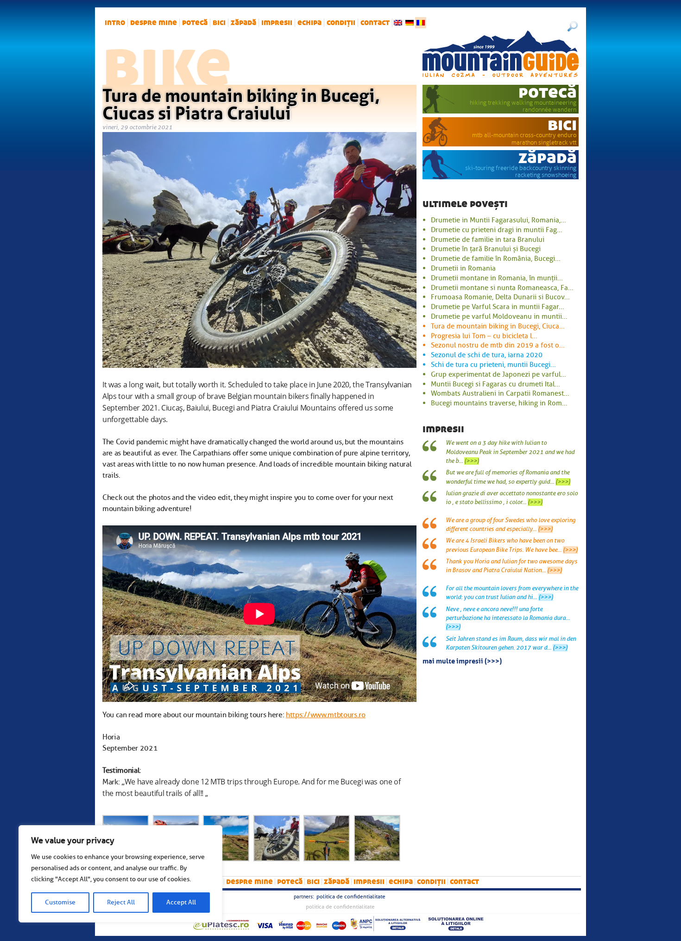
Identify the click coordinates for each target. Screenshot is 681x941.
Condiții (341, 23)
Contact (375, 23)
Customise (60, 902)
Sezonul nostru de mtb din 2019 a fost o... (498, 345)
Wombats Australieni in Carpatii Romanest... (500, 393)
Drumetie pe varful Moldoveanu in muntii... (499, 316)
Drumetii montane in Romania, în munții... (497, 278)
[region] (120, 873)
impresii (276, 23)
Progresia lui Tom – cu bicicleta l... (484, 336)
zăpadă (243, 23)
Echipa (309, 23)
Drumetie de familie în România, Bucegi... (496, 258)
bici (219, 23)
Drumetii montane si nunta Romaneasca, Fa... (502, 287)
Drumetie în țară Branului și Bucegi (486, 248)
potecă (195, 23)
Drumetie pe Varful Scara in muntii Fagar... (497, 306)
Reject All (121, 902)
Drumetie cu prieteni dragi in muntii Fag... (496, 229)
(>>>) (471, 461)
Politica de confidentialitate (350, 896)
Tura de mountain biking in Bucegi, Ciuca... (498, 326)
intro (115, 23)
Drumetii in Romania (463, 268)
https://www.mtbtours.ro (326, 715)
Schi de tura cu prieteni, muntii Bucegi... (493, 364)
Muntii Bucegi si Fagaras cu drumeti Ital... (495, 384)
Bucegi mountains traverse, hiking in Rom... (499, 403)
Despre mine (153, 23)
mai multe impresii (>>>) (462, 660)
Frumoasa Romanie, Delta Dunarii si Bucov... (500, 297)
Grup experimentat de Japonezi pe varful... (498, 374)
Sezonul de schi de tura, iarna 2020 (486, 355)
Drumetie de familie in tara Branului (487, 239)
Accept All (181, 902)
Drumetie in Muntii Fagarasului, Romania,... (498, 220)
